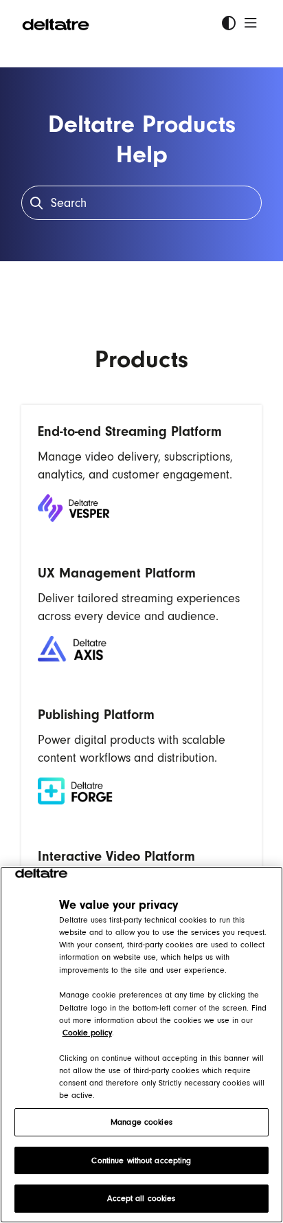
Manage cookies (141, 1122)
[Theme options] (229, 23)
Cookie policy (87, 1032)
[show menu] (251, 23)
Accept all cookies (141, 1198)
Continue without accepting (141, 1160)
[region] (141, 1044)
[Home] (55, 23)
